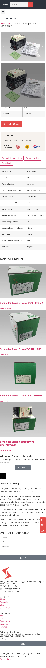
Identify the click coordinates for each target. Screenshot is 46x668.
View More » (5, 308)
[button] (3, 12)
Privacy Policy (6, 659)
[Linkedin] (3, 18)
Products (10, 24)
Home (3, 24)
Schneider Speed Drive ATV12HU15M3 (20, 349)
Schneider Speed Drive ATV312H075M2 (21, 303)
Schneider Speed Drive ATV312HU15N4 (21, 395)
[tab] (12, 158)
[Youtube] (11, 18)
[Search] (30, 4)
